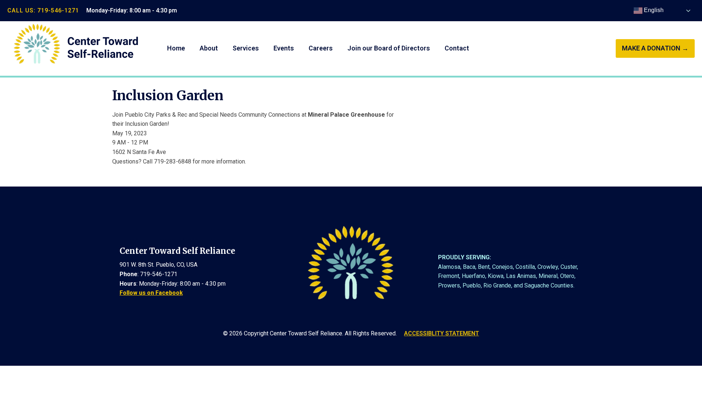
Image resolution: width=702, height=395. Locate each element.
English (653, 10)
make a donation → (655, 48)
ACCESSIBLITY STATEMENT (441, 333)
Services (246, 48)
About (209, 48)
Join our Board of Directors (388, 48)
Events (283, 48)
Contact (457, 48)
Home (176, 48)
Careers (321, 48)
